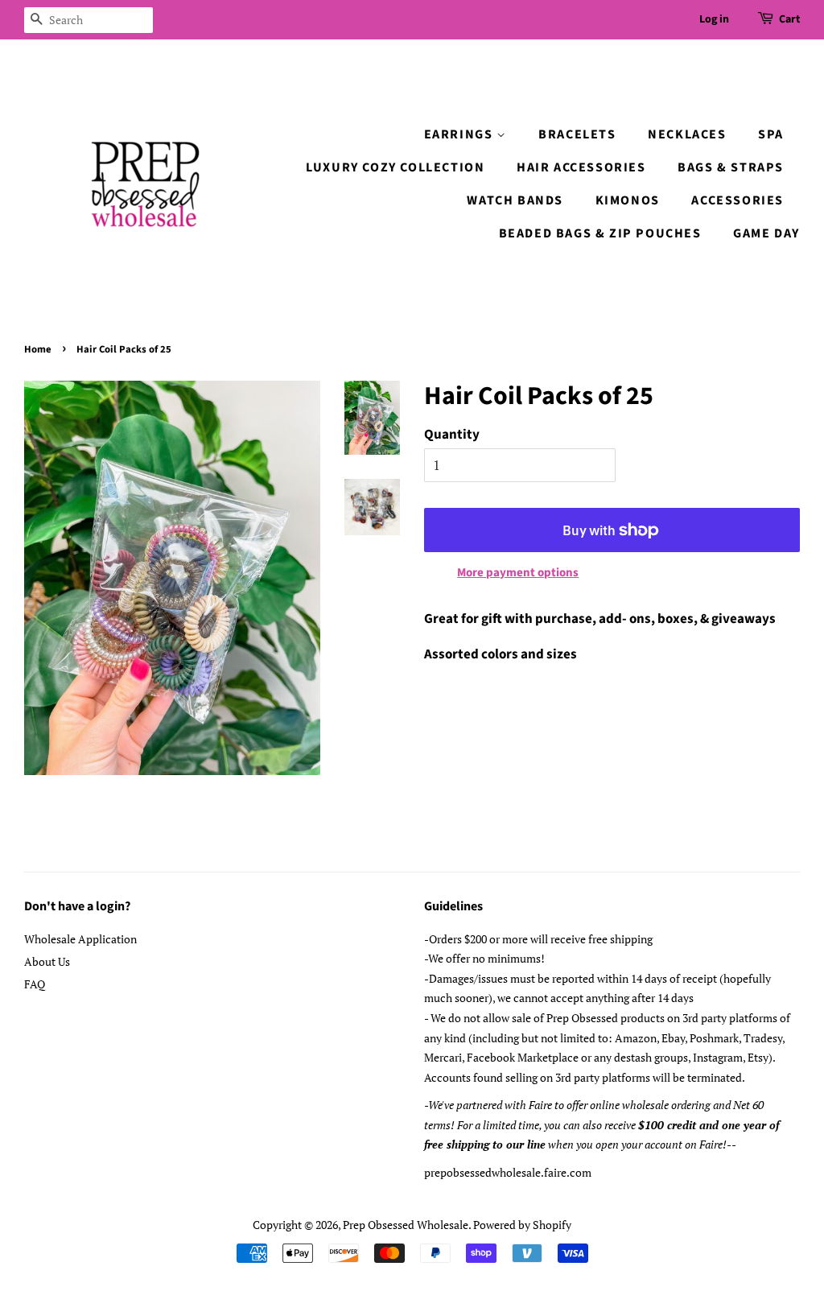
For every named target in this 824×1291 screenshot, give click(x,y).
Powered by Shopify (522, 1224)
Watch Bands (515, 200)
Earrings (460, 134)
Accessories (737, 200)
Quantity (452, 434)
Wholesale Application (80, 939)
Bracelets (577, 134)
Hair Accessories (581, 167)
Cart (789, 19)
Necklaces (687, 134)
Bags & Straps (731, 167)
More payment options (518, 572)
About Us (47, 961)
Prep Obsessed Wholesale (405, 1224)
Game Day (766, 233)
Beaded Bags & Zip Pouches (600, 233)
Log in (714, 19)
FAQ (34, 984)
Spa (771, 134)
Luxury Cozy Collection (395, 167)
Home (38, 349)
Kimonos (627, 200)
